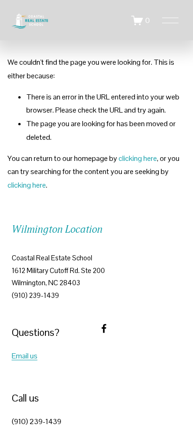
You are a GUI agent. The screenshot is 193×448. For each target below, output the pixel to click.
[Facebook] (104, 328)
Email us (24, 356)
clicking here (138, 158)
